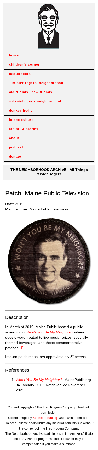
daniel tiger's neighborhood (36, 101)
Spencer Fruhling (45, 418)
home (14, 55)
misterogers (20, 74)
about (14, 138)
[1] (21, 348)
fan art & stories (23, 129)
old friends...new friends (30, 92)
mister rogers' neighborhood (37, 83)
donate (15, 156)
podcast (16, 147)
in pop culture (21, 120)
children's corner (24, 64)
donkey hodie (21, 110)
